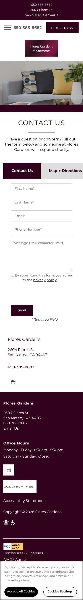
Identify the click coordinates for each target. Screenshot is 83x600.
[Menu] (7, 28)
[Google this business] (13, 382)
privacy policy (45, 280)
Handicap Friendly (13, 524)
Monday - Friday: (17, 450)
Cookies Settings (60, 591)
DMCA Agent (14, 560)
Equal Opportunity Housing (6, 524)
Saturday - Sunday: (20, 456)
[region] (41, 580)
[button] (62, 27)
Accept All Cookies (21, 591)
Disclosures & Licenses (23, 553)
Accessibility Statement (24, 501)
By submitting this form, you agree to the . (43, 278)
